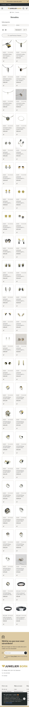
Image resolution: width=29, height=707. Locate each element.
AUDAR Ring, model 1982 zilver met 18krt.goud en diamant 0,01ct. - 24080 (21, 544)
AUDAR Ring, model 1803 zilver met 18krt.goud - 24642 (7, 422)
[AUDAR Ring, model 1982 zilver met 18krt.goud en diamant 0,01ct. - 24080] (21, 535)
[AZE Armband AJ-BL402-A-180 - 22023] (21, 584)
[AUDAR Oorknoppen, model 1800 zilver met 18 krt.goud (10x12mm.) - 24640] (21, 168)
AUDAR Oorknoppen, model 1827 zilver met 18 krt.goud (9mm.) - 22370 (7, 226)
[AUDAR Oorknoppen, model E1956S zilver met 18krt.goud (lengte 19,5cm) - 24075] (7, 363)
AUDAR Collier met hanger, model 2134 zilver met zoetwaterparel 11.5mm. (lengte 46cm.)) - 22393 (7, 104)
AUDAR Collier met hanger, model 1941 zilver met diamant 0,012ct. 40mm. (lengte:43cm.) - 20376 (7, 79)
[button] (3, 1)
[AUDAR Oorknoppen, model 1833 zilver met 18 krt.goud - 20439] (21, 217)
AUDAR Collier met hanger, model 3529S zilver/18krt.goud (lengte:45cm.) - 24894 (21, 104)
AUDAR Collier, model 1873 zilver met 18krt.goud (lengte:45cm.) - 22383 (20, 128)
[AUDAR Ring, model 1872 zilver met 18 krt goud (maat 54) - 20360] (21, 437)
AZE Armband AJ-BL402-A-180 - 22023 (21, 593)
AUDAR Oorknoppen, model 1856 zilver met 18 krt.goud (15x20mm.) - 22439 (7, 251)
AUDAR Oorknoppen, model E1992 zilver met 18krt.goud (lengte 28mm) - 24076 (20, 373)
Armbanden (4, 25)
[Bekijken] (26, 8)
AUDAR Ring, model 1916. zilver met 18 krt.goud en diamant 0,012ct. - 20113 (21, 495)
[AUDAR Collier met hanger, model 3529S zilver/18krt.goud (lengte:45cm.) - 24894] (21, 94)
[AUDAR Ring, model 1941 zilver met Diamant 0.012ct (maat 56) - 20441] (21, 510)
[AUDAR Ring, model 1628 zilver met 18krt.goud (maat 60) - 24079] (7, 388)
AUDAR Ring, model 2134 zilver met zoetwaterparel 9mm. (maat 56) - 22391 (7, 569)
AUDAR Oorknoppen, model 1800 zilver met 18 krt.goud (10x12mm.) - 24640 (20, 177)
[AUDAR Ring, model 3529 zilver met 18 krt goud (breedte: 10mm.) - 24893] (21, 559)
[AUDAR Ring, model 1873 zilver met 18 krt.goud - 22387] (7, 461)
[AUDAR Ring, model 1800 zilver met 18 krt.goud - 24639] (21, 388)
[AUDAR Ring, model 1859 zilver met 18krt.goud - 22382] (7, 437)
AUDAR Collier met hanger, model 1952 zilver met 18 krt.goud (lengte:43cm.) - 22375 (20, 79)
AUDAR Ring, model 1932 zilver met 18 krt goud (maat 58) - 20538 (7, 520)
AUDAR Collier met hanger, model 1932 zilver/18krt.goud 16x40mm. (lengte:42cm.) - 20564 (21, 55)
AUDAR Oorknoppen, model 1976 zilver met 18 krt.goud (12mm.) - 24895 (8, 324)
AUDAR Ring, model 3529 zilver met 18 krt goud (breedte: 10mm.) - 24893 (21, 569)
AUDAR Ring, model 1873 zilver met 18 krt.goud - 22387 (7, 471)
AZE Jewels (18, 590)
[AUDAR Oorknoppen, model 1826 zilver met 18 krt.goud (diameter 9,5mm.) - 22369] (21, 192)
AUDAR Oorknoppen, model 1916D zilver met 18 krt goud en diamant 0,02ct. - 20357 (8, 275)
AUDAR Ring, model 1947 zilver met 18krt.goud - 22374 (7, 544)
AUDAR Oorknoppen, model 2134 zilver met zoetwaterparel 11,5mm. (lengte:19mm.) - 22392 (7, 349)
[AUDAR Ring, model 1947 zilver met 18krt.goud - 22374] (7, 535)
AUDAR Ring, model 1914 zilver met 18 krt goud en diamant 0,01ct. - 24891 (8, 495)
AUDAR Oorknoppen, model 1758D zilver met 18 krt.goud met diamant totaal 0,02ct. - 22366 (7, 177)
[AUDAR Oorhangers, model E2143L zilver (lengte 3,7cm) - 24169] (21, 143)
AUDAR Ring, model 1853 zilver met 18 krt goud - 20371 (21, 422)
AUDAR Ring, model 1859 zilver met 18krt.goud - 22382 (7, 447)
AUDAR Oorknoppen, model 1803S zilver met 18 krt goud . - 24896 (7, 202)
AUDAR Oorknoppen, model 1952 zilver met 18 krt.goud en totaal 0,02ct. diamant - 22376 (20, 300)
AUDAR (4, 52)
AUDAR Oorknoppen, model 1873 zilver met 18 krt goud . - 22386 (21, 251)
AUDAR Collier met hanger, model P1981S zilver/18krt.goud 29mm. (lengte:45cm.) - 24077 (8, 128)
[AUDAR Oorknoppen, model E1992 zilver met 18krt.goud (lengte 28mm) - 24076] (21, 363)
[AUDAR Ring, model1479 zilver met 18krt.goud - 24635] (7, 584)
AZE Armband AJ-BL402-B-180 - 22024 (8, 618)
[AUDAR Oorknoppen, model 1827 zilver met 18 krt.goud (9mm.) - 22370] (7, 217)
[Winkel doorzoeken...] (23, 8)
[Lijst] (5, 30)
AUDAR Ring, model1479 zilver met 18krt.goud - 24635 (8, 593)
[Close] (27, 1)
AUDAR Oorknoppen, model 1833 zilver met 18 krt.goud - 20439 (21, 226)
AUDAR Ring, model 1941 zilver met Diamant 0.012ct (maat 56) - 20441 (21, 520)
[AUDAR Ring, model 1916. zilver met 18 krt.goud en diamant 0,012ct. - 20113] (21, 486)
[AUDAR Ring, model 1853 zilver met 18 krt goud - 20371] (21, 412)
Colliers (17, 25)
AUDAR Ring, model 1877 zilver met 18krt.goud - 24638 (20, 471)
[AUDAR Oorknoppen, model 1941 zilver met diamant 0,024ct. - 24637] (7, 290)
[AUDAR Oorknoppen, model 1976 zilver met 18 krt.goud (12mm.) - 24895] (7, 314)
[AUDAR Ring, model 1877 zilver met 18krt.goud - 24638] (21, 461)
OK (24, 699)
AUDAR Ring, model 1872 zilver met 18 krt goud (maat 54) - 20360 (21, 447)
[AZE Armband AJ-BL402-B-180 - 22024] (7, 608)
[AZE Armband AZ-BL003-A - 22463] (21, 608)
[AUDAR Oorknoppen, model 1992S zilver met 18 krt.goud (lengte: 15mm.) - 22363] (21, 314)
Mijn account (18, 686)
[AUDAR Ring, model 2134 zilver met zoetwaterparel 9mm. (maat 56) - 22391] (7, 559)
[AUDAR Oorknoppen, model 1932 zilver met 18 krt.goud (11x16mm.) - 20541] (21, 266)
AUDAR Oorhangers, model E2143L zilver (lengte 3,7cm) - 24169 (20, 153)
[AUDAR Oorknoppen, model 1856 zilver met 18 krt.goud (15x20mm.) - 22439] (7, 241)
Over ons (4, 686)
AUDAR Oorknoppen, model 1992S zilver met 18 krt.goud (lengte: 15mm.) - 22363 (21, 324)
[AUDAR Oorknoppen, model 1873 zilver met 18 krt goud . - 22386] (21, 241)
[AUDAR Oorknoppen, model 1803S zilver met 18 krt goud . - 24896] (7, 192)
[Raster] (3, 30)
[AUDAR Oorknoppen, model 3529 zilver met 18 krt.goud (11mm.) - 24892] (21, 339)
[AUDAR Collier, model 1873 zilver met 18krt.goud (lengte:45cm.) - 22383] (21, 119)
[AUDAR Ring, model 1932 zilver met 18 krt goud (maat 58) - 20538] (7, 510)
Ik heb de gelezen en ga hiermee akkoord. (15, 657)
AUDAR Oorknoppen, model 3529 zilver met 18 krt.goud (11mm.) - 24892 (21, 349)
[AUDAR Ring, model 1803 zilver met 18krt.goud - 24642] (7, 412)
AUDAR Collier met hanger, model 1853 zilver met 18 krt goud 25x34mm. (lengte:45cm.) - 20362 (7, 55)
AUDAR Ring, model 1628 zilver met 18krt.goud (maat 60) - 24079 (7, 398)
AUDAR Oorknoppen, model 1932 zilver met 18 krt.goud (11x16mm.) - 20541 (20, 275)
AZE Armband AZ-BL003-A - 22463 (20, 618)
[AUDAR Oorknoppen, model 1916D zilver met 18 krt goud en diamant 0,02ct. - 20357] (7, 266)
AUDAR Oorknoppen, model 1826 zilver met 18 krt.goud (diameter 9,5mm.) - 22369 (21, 202)
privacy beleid (9, 702)
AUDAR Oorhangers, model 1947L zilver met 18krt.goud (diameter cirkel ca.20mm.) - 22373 (7, 153)
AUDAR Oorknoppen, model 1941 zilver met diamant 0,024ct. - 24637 (8, 300)
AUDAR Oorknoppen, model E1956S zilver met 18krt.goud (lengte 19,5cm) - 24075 (7, 373)
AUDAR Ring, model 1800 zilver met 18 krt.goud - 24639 (21, 398)
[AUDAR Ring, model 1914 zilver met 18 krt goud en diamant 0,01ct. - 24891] (7, 486)
